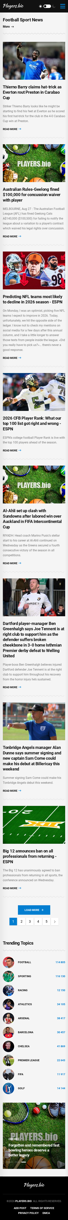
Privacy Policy (28, 1213)
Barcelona (25, 1032)
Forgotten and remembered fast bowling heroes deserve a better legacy (34, 1150)
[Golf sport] (8, 1088)
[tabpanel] (34, 1136)
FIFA (20, 1074)
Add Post (20, 1208)
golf (21, 1088)
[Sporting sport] (8, 976)
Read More (10, 129)
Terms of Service (42, 1208)
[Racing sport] (8, 990)
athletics (25, 1004)
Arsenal (24, 1018)
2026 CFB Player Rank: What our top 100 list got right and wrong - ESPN (32, 423)
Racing (23, 990)
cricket (13, 1139)
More (6, 26)
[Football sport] (8, 962)
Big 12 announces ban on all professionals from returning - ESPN (30, 856)
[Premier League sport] (8, 1060)
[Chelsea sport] (8, 1046)
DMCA (46, 1213)
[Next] (55, 921)
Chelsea (23, 1046)
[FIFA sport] (8, 1074)
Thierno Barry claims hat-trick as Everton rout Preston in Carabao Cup (32, 92)
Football (24, 962)
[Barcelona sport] (8, 1032)
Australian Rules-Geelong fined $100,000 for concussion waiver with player (31, 195)
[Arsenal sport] (8, 1018)
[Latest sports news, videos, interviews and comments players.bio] (13, 6)
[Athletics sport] (8, 1004)
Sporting (24, 976)
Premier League (28, 1060)
